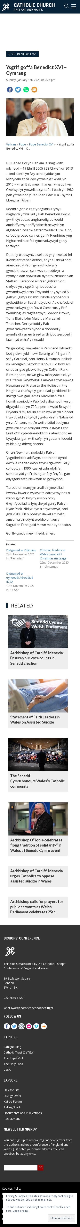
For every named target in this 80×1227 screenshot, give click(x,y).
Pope (22, 144)
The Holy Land (13, 1064)
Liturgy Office (13, 1096)
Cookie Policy (20, 1210)
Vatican (11, 144)
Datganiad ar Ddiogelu (21, 550)
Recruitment (12, 1119)
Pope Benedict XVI (22, 54)
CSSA (7, 1070)
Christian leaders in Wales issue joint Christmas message (53, 554)
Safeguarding (12, 1047)
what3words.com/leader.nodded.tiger (28, 1008)
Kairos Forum (13, 1101)
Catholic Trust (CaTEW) (19, 1052)
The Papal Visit (13, 1058)
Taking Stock (12, 1107)
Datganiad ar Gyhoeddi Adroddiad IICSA (19, 578)
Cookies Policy (11, 1188)
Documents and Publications (23, 1113)
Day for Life (11, 1090)
